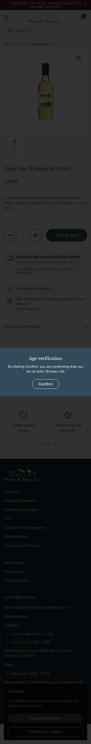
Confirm (45, 384)
